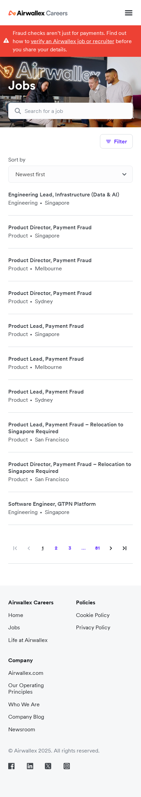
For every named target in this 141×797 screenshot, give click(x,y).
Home (15, 615)
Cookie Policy (93, 615)
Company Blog (26, 716)
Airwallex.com (25, 672)
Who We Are (24, 704)
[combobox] (70, 174)
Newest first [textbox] (30, 174)
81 (99, 546)
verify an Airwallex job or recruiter (72, 41)
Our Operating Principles (26, 688)
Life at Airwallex (28, 640)
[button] (129, 13)
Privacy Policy (93, 627)
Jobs (14, 627)
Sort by (16, 159)
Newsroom (21, 729)
